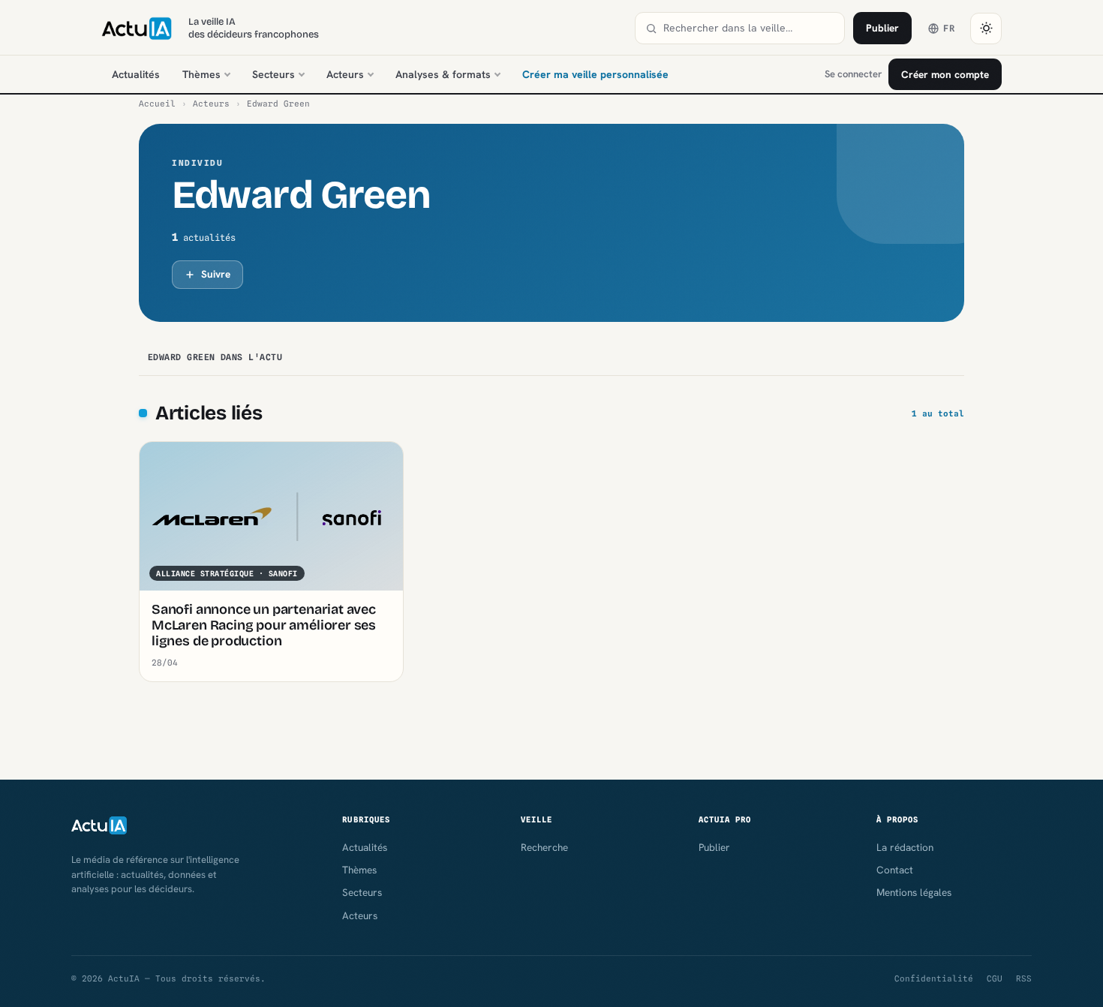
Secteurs (273, 74)
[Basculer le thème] (986, 28)
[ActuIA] (136, 29)
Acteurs (345, 74)
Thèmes (201, 74)
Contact (894, 869)
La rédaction (904, 847)
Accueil (157, 103)
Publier (882, 28)
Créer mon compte (945, 74)
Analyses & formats (443, 74)
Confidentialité (933, 978)
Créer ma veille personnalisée (595, 74)
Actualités (136, 74)
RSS (1024, 978)
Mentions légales (913, 892)
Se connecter (853, 74)
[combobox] (748, 28)
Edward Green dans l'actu (215, 357)
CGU (994, 978)
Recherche (544, 847)
